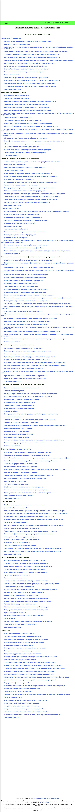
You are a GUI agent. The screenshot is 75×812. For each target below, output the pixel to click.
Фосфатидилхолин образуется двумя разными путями (20, 537)
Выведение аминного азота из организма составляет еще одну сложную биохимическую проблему (34, 425)
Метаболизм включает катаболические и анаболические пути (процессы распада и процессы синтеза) (36, 51)
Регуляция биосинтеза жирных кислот (15, 522)
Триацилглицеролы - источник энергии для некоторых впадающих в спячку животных (30, 531)
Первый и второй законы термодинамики (16, 95)
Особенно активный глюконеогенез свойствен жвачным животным (25, 478)
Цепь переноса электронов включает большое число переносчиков (25, 277)
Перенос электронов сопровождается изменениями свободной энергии (26, 274)
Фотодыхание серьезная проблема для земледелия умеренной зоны (25, 709)
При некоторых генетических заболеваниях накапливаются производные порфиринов (30, 589)
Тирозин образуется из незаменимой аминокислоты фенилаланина (24, 569)
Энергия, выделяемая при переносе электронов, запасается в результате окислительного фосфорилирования (38, 298)
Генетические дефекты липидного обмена (17, 542)
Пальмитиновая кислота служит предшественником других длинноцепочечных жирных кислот (33, 519)
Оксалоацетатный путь (11, 411)
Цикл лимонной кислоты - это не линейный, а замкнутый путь (23, 217)
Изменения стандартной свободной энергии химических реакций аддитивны (27, 110)
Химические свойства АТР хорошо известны (17, 117)
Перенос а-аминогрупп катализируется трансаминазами (21, 388)
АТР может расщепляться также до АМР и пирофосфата (21, 146)
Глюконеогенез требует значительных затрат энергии (20, 464)
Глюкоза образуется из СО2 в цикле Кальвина (18, 691)
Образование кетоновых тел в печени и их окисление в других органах (25, 376)
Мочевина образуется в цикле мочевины (16, 431)
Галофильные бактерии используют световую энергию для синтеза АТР (26, 712)
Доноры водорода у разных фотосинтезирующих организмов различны (26, 639)
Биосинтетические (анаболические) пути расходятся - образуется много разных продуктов (32, 57)
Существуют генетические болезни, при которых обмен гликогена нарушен (27, 493)
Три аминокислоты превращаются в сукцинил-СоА (19, 405)
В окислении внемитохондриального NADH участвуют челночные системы (27, 321)
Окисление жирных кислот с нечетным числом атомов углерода (23, 368)
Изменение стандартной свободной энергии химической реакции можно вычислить (30, 101)
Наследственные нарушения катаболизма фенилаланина (21, 399)
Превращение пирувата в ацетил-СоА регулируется (20, 235)
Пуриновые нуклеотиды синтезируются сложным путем (21, 595)
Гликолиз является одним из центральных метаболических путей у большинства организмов (32, 162)
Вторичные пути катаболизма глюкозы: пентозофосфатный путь (24, 248)
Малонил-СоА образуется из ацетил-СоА (16, 508)
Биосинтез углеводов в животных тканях (16, 449)
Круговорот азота (9, 618)
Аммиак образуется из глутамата (14, 391)
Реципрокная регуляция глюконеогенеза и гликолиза (20, 466)
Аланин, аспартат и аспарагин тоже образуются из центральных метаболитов (28, 566)
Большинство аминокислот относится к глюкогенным (20, 472)
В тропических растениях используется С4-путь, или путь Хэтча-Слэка (25, 700)
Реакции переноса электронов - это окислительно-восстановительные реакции (28, 267)
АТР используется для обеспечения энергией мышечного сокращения (25, 138)
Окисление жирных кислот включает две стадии (19, 354)
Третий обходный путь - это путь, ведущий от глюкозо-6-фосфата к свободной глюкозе (30, 461)
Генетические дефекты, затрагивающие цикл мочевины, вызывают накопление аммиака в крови (34, 440)
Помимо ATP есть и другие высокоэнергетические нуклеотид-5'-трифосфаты (27, 149)
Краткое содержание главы (12, 89)
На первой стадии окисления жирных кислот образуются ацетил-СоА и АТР (27, 359)
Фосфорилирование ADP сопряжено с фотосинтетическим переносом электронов (29, 674)
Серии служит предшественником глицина (17, 575)
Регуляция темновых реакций (13, 697)
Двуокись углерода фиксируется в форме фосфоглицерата (22, 688)
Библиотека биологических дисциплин (56, 23)
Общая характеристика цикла (13, 226)
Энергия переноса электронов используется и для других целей (23, 311)
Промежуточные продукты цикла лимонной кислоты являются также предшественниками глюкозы (35, 469)
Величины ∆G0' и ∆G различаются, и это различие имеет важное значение (26, 107)
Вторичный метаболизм (11, 75)
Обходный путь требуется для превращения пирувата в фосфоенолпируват (27, 455)
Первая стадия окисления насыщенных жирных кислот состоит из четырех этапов (29, 357)
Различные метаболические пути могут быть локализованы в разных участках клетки (30, 86)
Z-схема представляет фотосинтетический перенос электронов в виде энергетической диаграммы (34, 668)
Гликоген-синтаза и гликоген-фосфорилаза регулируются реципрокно (25, 490)
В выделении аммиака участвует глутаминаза (18, 428)
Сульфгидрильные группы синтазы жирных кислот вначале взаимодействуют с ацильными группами (35, 513)
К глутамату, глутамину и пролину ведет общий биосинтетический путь (26, 563)
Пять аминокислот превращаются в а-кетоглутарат (20, 402)
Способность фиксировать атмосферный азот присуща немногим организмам (28, 621)
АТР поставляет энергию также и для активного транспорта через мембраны (28, 144)
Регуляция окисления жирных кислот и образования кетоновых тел (25, 378)
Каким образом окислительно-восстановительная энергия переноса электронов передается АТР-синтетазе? (37, 303)
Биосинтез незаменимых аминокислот (16, 578)
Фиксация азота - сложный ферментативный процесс (20, 624)
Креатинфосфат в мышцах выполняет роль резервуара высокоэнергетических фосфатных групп (34, 141)
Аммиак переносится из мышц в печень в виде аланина (21, 422)
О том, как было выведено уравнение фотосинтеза (19, 633)
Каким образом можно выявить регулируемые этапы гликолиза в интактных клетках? (31, 199)
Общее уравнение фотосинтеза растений (16, 683)
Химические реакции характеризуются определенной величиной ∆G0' (25, 104)
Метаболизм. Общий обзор (11, 38)
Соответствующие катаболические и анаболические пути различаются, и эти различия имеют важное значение (38, 60)
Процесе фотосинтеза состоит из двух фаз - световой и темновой (24, 642)
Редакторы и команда (44, 802)
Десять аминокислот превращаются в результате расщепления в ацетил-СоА (28, 396)
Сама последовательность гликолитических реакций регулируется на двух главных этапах (32, 196)
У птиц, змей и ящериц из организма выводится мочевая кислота (24, 443)
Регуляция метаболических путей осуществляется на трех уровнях (24, 72)
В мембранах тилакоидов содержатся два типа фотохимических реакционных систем (30, 656)
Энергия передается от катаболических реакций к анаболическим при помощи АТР (29, 63)
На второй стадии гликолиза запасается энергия (19, 179)
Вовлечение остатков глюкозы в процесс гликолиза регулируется (24, 191)
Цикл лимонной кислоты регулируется (15, 237)
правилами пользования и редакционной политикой (46, 798)
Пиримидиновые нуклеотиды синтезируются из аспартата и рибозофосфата (27, 601)
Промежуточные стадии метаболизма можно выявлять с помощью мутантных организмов (32, 80)
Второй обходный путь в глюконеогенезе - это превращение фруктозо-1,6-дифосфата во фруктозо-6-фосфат (37, 458)
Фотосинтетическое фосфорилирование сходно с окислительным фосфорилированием (30, 680)
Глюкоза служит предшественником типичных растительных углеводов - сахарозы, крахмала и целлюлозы (37, 694)
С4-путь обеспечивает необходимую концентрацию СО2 (21, 703)
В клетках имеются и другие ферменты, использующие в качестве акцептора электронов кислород (34, 339)
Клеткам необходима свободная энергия (16, 98)
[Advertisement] (37, 10)
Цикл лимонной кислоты (10, 208)
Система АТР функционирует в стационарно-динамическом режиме (25, 152)
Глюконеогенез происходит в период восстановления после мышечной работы (28, 475)
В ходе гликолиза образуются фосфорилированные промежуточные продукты (28, 173)
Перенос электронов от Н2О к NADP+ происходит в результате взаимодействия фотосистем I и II (33, 665)
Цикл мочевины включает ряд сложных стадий (18, 434)
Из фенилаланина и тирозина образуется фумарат (19, 408)
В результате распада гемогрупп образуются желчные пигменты (24, 592)
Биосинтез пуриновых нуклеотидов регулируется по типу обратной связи (26, 598)
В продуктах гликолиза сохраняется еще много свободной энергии (24, 167)
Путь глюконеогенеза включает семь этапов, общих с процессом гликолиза (27, 452)
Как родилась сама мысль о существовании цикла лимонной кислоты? (26, 220)
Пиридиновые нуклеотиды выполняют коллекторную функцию (23, 280)
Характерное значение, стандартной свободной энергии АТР (22, 120)
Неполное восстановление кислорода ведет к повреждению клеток (25, 292)
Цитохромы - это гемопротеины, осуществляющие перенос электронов (26, 289)
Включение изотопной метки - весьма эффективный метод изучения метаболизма (29, 83)
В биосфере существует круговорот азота (17, 44)
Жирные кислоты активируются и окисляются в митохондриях (23, 348)
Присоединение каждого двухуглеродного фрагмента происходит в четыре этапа (29, 516)
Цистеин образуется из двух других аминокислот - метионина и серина (25, 572)
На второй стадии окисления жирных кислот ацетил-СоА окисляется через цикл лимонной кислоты (34, 362)
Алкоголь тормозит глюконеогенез (15, 481)
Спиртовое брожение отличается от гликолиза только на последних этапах (27, 202)
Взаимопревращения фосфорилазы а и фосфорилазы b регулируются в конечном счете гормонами (34, 193)
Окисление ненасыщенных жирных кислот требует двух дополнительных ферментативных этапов (34, 365)
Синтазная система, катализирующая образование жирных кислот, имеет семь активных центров (34, 511)
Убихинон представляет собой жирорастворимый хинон (21, 286)
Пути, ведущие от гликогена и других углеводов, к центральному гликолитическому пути (31, 182)
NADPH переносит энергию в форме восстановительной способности (25, 66)
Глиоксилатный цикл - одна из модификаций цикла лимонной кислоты (25, 245)
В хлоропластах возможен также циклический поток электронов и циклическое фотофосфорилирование (36, 677)
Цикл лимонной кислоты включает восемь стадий (19, 223)
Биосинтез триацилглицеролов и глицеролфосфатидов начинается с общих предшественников (33, 525)
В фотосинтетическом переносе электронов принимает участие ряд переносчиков (29, 671)
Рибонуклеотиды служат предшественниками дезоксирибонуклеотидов (26, 607)
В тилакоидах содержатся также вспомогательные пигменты (23, 654)
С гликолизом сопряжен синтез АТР (15, 165)
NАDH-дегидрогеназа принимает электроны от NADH (20, 283)
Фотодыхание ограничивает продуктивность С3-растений (21, 706)
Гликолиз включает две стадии (13, 170)
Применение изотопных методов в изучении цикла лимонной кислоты (25, 232)
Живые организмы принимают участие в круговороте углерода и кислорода (27, 41)
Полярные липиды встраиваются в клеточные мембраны (21, 539)
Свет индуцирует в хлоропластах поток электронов (20, 659)
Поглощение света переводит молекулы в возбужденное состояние (25, 648)
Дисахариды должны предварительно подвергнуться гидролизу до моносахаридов (29, 188)
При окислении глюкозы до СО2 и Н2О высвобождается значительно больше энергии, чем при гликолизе (36, 211)
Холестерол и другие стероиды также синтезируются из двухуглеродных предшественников (32, 548)
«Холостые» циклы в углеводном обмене (16, 484)
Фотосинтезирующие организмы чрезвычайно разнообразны (23, 636)
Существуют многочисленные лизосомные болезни (20, 545)
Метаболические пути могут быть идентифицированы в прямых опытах (26, 77)
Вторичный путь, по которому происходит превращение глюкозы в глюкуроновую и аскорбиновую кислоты (37, 251)
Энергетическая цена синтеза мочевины (16, 437)
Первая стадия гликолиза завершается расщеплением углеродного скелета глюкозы (30, 176)
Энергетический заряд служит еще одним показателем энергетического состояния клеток (32, 331)
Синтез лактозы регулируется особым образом (18, 495)
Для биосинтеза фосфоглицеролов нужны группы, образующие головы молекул (28, 534)
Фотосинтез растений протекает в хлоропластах (18, 645)
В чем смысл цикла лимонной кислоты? (16, 229)
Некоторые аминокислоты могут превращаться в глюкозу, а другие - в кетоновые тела (31, 414)
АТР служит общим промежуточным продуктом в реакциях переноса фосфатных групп (31, 126)
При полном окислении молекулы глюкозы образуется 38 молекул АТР (26, 324)
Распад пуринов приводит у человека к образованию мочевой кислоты (26, 610)
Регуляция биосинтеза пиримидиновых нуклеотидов (20, 604)
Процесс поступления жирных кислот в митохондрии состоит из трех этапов (27, 351)
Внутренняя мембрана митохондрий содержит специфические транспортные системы (30, 318)
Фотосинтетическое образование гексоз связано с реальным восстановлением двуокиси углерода (34, 685)
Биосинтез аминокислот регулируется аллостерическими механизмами (26, 581)
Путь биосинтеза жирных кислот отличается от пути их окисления (24, 505)
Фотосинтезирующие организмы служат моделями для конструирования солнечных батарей (32, 714)
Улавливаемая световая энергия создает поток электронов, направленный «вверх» (30, 662)
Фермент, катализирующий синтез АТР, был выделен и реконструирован (26, 301)
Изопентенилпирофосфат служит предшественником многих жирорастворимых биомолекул (32, 551)
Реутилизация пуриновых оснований (15, 612)
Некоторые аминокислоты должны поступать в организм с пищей (24, 560)
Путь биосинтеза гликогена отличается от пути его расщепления (24, 487)
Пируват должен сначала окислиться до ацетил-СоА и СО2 (22, 214)
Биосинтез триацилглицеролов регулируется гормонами (21, 528)
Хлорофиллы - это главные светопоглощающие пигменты (22, 651)
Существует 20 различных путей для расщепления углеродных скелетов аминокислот (30, 393)
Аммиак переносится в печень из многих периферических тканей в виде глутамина (29, 419)
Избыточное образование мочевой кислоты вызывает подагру (23, 615)
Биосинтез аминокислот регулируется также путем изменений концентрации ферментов (31, 584)
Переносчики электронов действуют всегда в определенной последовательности (29, 295)
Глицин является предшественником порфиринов (19, 586)
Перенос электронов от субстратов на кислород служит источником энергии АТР (29, 260)
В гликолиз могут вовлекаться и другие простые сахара (21, 185)
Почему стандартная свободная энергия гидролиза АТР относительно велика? (28, 123)
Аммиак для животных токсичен (14, 417)
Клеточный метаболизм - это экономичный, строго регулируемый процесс (27, 69)
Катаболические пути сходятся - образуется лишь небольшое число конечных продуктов (31, 54)
